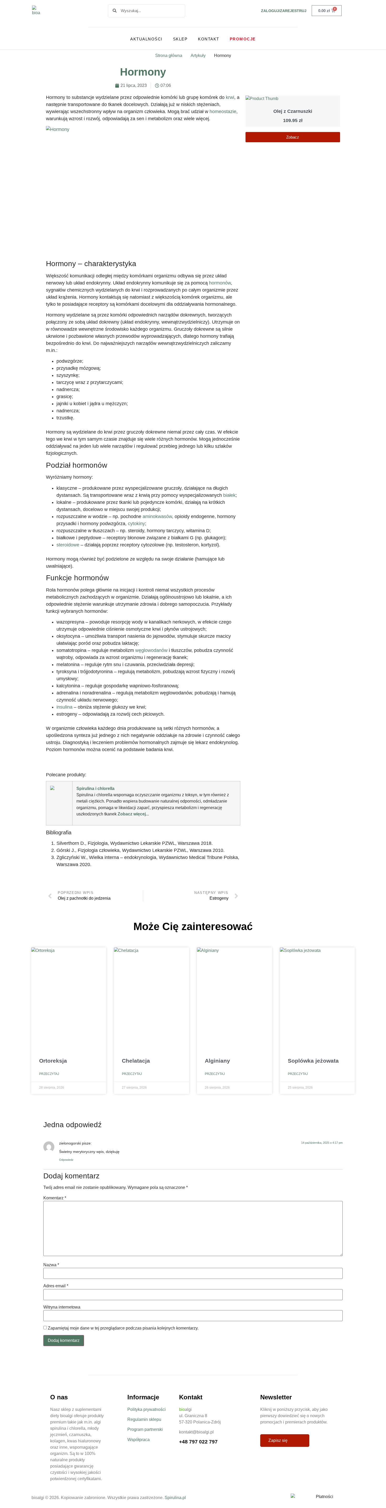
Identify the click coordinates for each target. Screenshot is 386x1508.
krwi (230, 97)
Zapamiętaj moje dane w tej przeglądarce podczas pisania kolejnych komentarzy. (123, 1328)
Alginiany (217, 1061)
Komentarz (54, 1198)
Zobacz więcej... (133, 813)
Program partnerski (145, 1429)
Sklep (180, 39)
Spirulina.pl (175, 1497)
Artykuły (198, 55)
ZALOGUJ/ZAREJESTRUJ (283, 11)
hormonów (220, 283)
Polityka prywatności (146, 1409)
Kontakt (208, 39)
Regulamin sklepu (144, 1419)
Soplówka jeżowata (313, 1061)
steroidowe (67, 544)
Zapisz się (278, 1440)
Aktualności (146, 39)
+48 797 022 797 (198, 1441)
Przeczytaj (49, 1074)
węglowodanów (151, 650)
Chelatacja (136, 1061)
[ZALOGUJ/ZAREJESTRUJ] (254, 10)
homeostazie (223, 111)
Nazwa (51, 1265)
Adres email (55, 1286)
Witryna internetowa (61, 1307)
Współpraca (138, 1439)
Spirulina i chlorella (95, 788)
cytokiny (136, 523)
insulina (64, 707)
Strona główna (168, 55)
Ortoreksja (53, 1061)
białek (229, 495)
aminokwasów (157, 516)
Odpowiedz (66, 1159)
